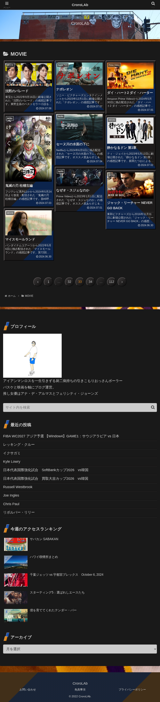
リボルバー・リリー (19, 512)
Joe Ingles (11, 495)
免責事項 (80, 689)
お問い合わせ (28, 689)
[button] (152, 407)
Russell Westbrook (17, 487)
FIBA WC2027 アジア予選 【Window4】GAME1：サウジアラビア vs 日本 (61, 436)
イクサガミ (12, 453)
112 (111, 281)
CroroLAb (80, 5)
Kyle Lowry (11, 462)
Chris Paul (11, 504)
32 (69, 281)
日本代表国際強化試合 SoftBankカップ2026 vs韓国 (45, 470)
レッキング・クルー (19, 444)
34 (90, 281)
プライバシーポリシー (132, 689)
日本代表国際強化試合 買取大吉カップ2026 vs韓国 (45, 479)
